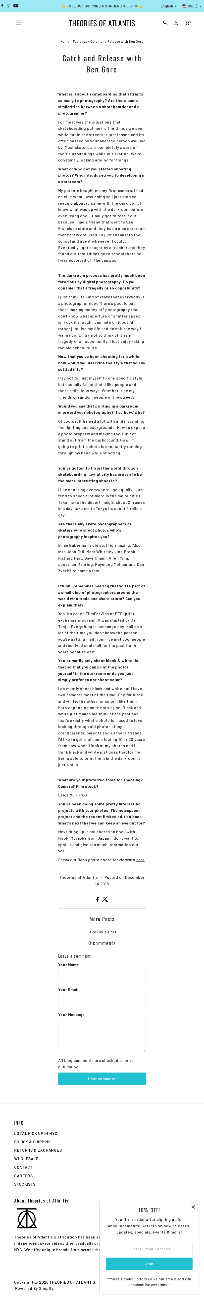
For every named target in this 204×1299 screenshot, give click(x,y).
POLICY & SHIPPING (32, 1141)
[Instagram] (8, 6)
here (140, 859)
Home (64, 41)
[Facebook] (2, 6)
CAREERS (23, 1175)
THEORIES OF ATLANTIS (102, 23)
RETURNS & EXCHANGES (38, 1150)
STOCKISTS (24, 1184)
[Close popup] (193, 1207)
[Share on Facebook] (98, 900)
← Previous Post (101, 931)
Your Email (68, 989)
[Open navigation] (18, 23)
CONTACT (23, 1167)
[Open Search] (165, 23)
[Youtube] (16, 6)
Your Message (71, 1014)
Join (149, 1263)
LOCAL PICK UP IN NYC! (36, 1133)
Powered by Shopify (34, 1288)
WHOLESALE (26, 1158)
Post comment (102, 1078)
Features (80, 41)
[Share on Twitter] (105, 900)
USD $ (193, 6)
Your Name (68, 964)
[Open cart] (187, 23)
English (167, 6)
